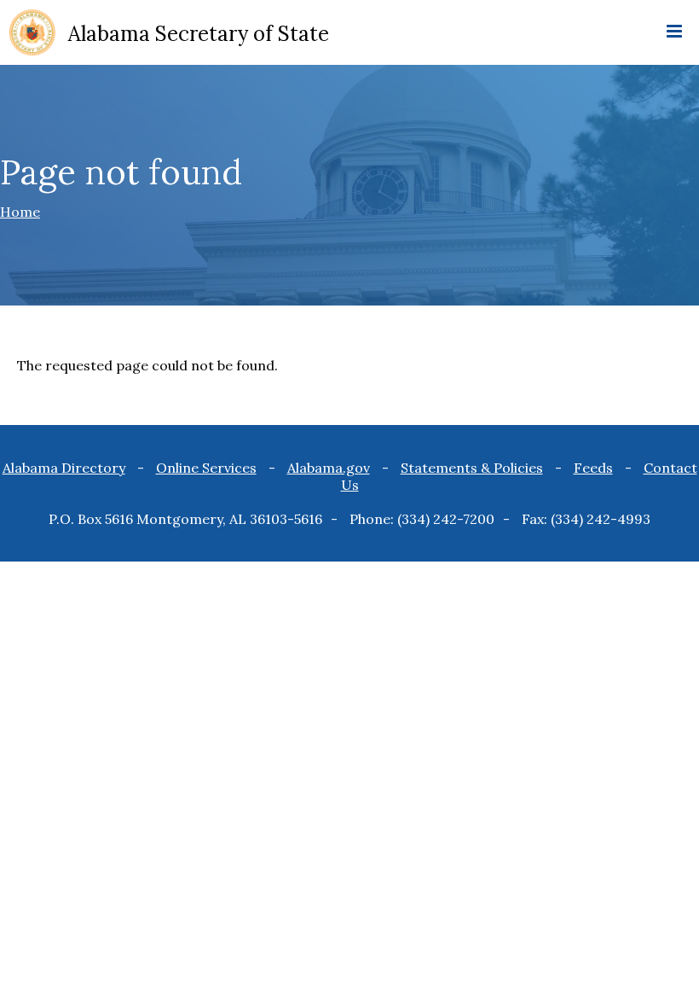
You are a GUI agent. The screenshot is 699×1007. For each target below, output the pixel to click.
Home (20, 211)
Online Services (206, 467)
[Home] (32, 34)
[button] (674, 32)
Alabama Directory (64, 467)
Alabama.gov (328, 467)
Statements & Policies (472, 467)
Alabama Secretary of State (198, 33)
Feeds (593, 467)
